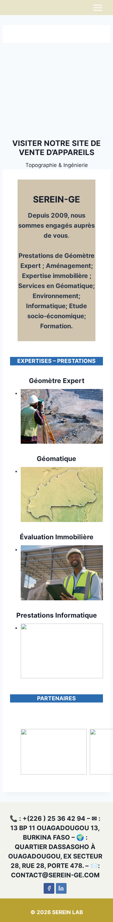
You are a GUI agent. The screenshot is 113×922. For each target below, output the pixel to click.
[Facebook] (49, 888)
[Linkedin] (61, 888)
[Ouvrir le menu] (97, 7)
